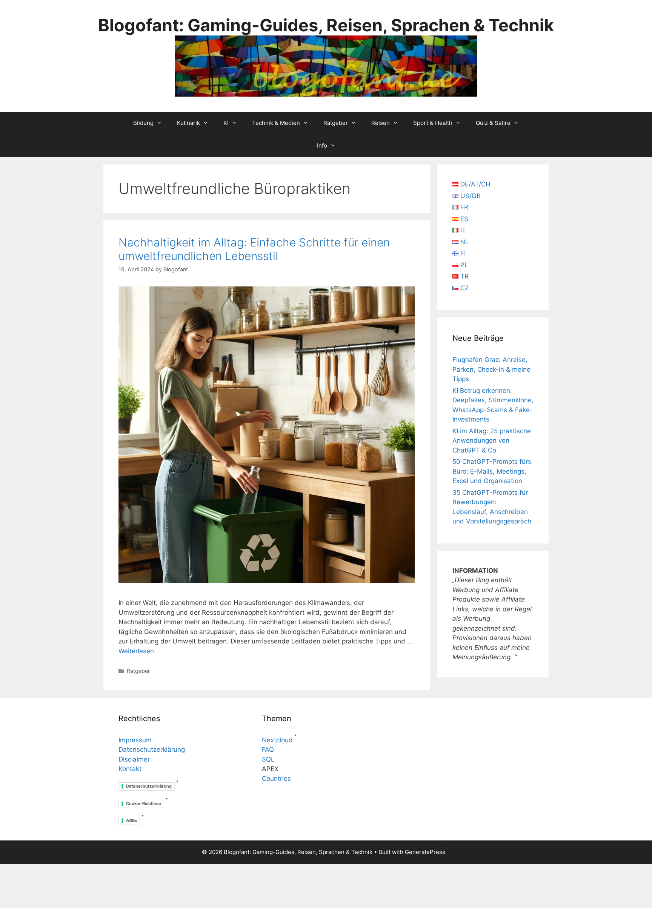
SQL (268, 759)
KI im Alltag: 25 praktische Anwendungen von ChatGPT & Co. (491, 440)
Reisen (380, 122)
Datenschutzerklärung (151, 749)
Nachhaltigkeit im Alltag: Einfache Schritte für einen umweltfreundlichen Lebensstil (254, 249)
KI (226, 122)
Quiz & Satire (493, 122)
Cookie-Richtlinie (143, 803)
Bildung (143, 122)
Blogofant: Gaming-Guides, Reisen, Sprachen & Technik (326, 25)
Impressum (135, 740)
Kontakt (129, 769)
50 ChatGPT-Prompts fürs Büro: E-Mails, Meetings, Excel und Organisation (491, 471)
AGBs (131, 820)
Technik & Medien (276, 122)
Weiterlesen (136, 651)
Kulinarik (188, 122)
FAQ (268, 749)
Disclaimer (134, 759)
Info (322, 145)
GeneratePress (425, 852)
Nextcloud (277, 740)
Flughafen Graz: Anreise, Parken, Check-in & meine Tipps (491, 369)
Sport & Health (432, 122)
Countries (276, 778)
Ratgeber (335, 122)
